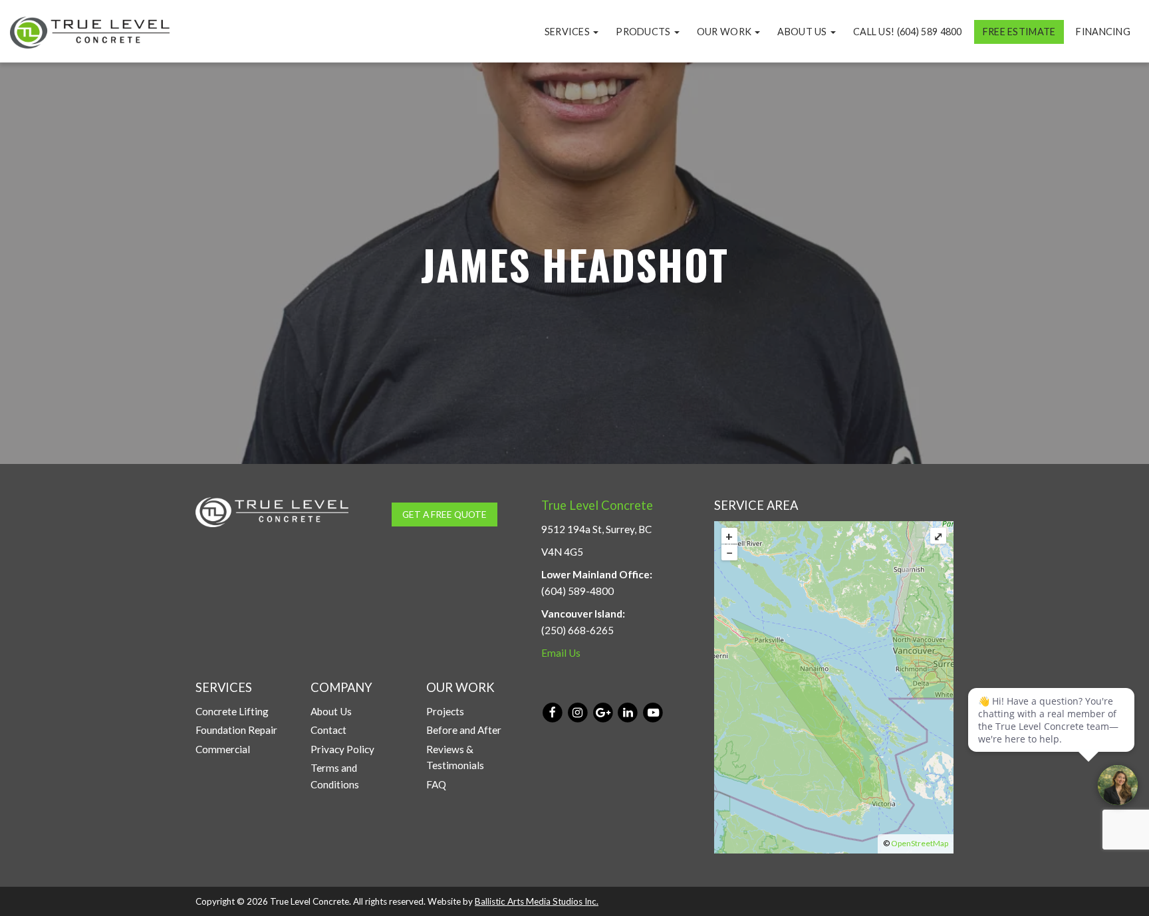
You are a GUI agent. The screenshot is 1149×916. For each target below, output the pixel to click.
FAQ (436, 784)
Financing (1103, 31)
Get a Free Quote (444, 514)
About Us (803, 31)
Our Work (725, 31)
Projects (445, 711)
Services (568, 31)
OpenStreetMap (919, 843)
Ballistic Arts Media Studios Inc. (536, 901)
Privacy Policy (342, 749)
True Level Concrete (597, 505)
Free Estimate (1019, 31)
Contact (328, 730)
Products (644, 31)
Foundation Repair (236, 730)
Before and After (463, 730)
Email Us (560, 653)
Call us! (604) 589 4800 (907, 31)
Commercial (222, 749)
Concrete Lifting (232, 711)
